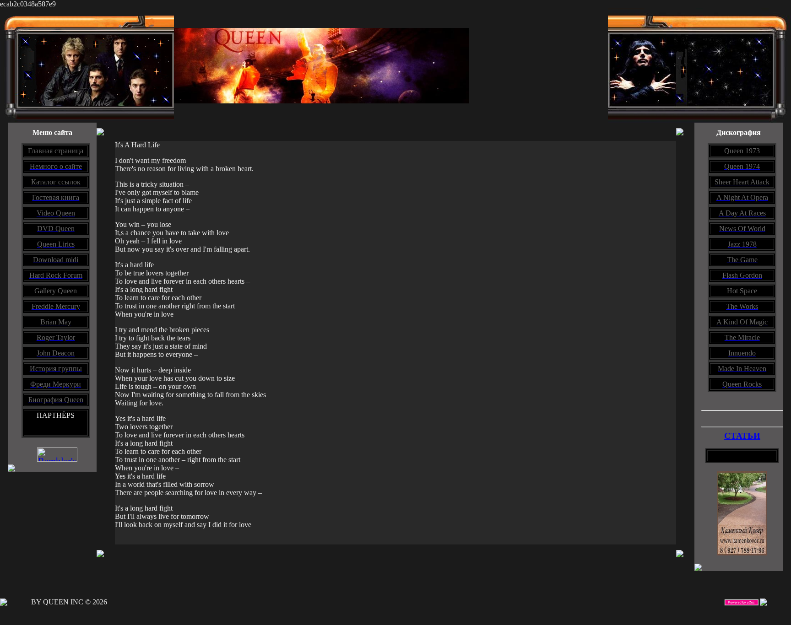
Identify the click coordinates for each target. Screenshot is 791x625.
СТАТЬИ (742, 436)
